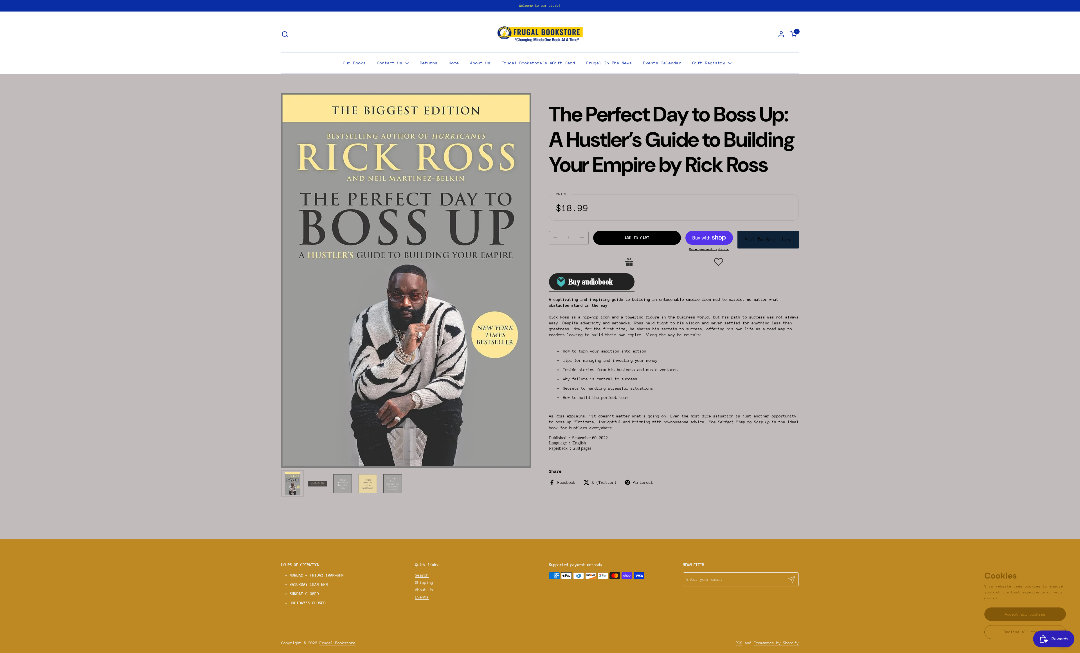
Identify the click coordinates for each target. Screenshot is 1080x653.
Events (422, 597)
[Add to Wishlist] (718, 262)
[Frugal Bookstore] (540, 34)
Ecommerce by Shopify (776, 643)
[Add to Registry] (629, 262)
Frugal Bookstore (338, 643)
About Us (424, 590)
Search (422, 575)
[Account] (781, 34)
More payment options (709, 249)
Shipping (424, 582)
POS (739, 643)
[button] (284, 34)
